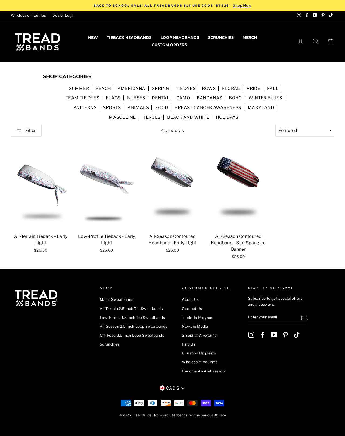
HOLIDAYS (227, 117)
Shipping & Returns (199, 335)
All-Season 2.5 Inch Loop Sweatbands (133, 326)
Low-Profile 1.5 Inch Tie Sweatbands (132, 317)
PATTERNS (84, 107)
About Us (190, 299)
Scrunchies (221, 37)
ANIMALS (138, 107)
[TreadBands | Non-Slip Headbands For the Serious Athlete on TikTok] (297, 335)
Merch (250, 37)
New (93, 37)
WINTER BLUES (265, 97)
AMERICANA (132, 88)
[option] (172, 6)
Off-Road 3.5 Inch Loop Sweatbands (132, 335)
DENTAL (161, 97)
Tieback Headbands (129, 37)
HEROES (151, 117)
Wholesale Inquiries (28, 15)
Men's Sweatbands (116, 299)
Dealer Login (63, 15)
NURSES (136, 97)
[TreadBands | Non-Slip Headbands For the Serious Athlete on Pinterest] (285, 335)
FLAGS (113, 97)
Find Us (188, 344)
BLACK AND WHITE (188, 117)
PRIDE (253, 88)
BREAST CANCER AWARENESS (208, 107)
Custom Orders (169, 44)
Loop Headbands (180, 37)
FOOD (161, 107)
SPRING (160, 88)
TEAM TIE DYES (82, 97)
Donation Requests (199, 353)
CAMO (183, 97)
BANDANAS (209, 97)
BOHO (235, 97)
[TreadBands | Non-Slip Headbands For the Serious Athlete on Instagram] (251, 335)
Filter (30, 130)
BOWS (209, 88)
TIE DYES (185, 88)
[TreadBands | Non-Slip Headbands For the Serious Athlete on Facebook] (262, 335)
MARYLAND (261, 107)
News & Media (195, 326)
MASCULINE (122, 117)
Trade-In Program (197, 317)
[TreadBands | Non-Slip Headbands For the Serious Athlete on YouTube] (274, 335)
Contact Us (192, 308)
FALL (273, 88)
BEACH (103, 88)
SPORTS (112, 107)
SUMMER (79, 88)
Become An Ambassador (204, 371)
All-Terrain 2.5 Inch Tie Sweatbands (131, 308)
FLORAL (231, 88)
